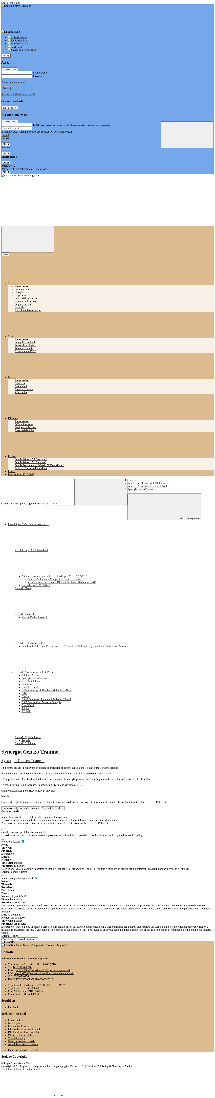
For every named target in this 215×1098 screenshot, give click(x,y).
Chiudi (6, 144)
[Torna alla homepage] (20, 175)
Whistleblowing (16, 1038)
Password (38, 76)
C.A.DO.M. (28, 705)
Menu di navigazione (189, 518)
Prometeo (27, 684)
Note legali (14, 1023)
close (5, 254)
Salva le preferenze (27, 939)
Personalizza (9, 808)
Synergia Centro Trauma (35, 678)
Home (130, 480)
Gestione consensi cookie (21, 1041)
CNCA (25, 696)
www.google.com (11, 841)
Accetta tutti (52, 808)
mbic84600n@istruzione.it (43, 970)
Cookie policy (15, 1020)
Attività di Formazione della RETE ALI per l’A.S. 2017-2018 (55, 576)
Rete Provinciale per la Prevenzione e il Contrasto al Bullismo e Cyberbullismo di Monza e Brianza (74, 646)
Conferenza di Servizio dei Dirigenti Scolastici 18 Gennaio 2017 (62, 582)
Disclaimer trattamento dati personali (20, 1069)
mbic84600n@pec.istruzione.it (44, 973)
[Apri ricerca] (187, 134)
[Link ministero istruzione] (16, 5)
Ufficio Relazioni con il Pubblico (25, 1029)
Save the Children (31, 681)
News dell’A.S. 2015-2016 (36, 585)
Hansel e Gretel (30, 687)
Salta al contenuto (10, 2)
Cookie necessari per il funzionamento (21, 832)
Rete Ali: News (23, 588)
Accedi (6, 55)
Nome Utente (40, 72)
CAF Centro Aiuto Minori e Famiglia (41, 702)
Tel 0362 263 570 (22, 967)
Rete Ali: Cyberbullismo (28, 737)
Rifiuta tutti (29, 808)
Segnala (26, 740)
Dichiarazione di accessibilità (23, 1032)
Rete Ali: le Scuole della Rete (31, 643)
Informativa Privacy (18, 1026)
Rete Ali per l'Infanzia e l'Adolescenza (147, 483)
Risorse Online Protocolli (35, 617)
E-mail (36, 124)
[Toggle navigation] (27, 239)
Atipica (25, 708)
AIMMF (26, 711)
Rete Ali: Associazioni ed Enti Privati (147, 486)
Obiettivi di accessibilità (20, 1035)
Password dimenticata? (13, 82)
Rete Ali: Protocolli (25, 614)
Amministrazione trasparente (23, 1044)
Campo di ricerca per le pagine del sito (21, 503)
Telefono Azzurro (31, 675)
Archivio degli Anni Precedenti (31, 550)
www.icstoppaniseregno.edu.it (17, 878)
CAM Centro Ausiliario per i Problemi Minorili (46, 699)
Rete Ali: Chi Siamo (25, 743)
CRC (24, 693)
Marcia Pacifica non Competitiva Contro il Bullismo (55, 579)
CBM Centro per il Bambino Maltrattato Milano (47, 690)
